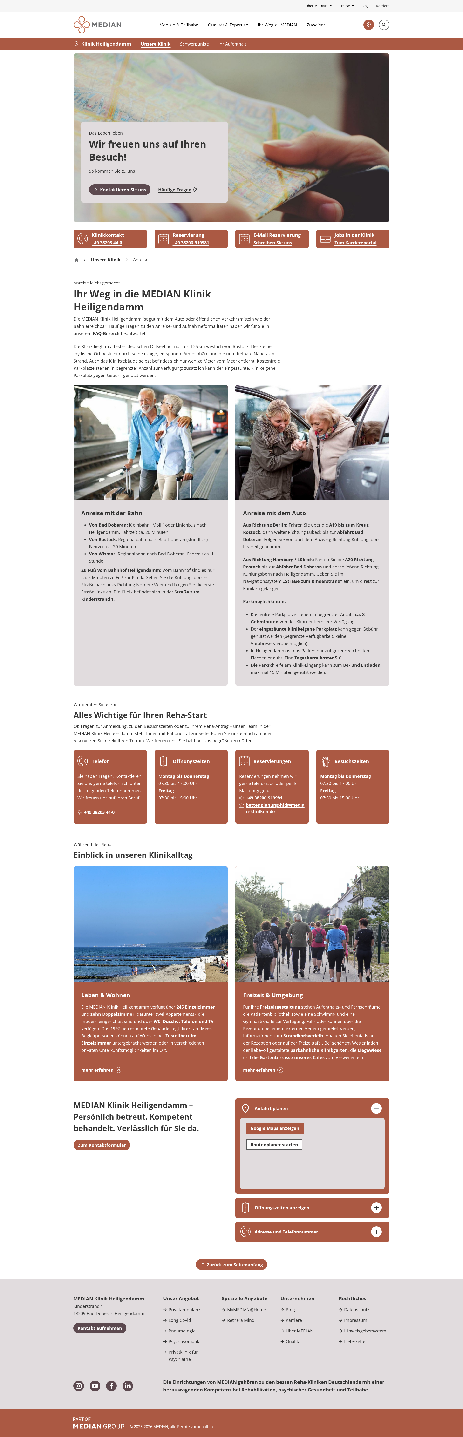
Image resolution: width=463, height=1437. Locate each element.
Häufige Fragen (174, 189)
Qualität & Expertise (228, 25)
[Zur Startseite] (97, 24)
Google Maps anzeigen (275, 1128)
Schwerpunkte (194, 44)
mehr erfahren (97, 1070)
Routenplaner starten (274, 1144)
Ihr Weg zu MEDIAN (277, 25)
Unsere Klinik (155, 44)
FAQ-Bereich (106, 333)
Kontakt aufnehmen (100, 1328)
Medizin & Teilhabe (178, 25)
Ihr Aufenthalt (232, 44)
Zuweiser (316, 25)
